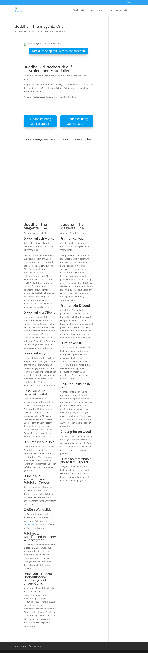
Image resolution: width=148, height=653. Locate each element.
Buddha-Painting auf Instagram (77, 121)
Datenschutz (35, 646)
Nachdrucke (121, 10)
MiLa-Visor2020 (26, 31)
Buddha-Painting (58, 31)
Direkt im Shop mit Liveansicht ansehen (58, 51)
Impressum (20, 646)
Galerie (84, 10)
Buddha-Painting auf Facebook (40, 121)
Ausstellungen (98, 10)
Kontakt (129, 2)
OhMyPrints (29, 524)
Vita (110, 10)
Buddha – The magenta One (39, 26)
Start (75, 10)
